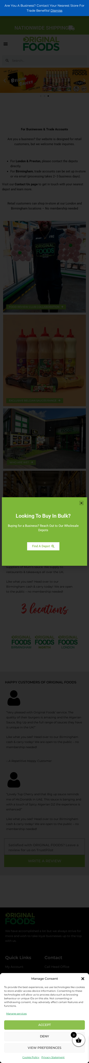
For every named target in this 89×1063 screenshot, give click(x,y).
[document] (44, 531)
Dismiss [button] (56, 10)
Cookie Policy (30, 1057)
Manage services (16, 1013)
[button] (83, 979)
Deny (44, 1036)
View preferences (44, 1048)
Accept (44, 1025)
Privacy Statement (53, 1057)
